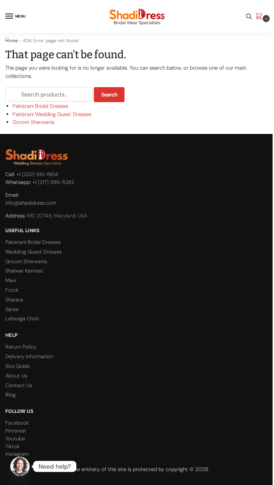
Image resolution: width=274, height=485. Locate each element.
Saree (12, 309)
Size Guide (17, 366)
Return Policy (20, 347)
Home (11, 41)
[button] (260, 16)
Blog (10, 394)
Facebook (17, 423)
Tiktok (12, 446)
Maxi (10, 280)
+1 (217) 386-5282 (53, 182)
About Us (16, 375)
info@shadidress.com (30, 203)
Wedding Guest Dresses (33, 252)
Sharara (14, 299)
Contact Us (18, 385)
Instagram (17, 454)
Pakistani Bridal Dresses (40, 106)
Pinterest (15, 431)
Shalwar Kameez (24, 271)
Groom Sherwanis (33, 122)
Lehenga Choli (22, 318)
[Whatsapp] (20, 466)
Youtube (15, 438)
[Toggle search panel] (249, 16)
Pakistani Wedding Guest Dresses (51, 114)
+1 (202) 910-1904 (37, 174)
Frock (12, 290)
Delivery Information (29, 356)
